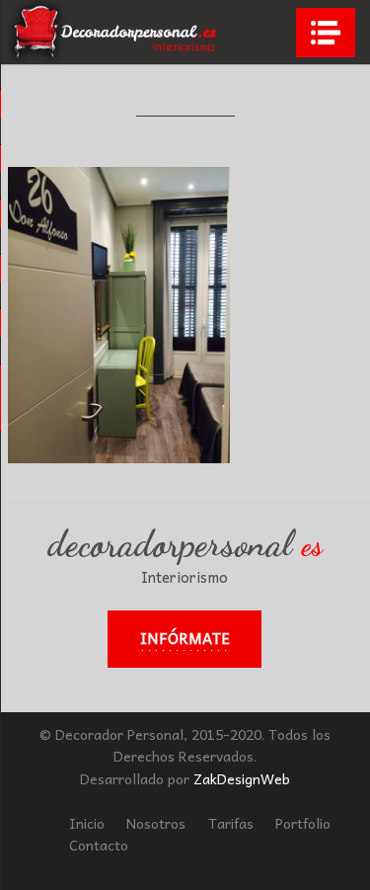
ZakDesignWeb (241, 778)
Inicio (87, 823)
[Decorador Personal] (115, 32)
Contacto (98, 844)
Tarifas (231, 823)
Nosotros (155, 823)
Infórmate (185, 638)
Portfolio (303, 823)
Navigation (325, 32)
